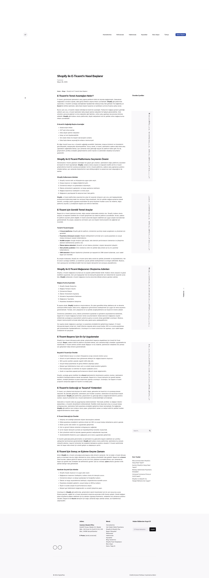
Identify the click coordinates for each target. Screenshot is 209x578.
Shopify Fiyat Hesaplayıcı (114, 542)
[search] (150, 431)
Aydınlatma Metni (150, 575)
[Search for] (142, 431)
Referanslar (109, 533)
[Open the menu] (25, 34)
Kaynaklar (109, 537)
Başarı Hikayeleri (111, 531)
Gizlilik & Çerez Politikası (137, 575)
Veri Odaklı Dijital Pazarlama (115, 527)
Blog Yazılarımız (111, 539)
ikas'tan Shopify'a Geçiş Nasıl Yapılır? (149, 223)
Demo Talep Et (181, 34)
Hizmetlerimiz (110, 525)
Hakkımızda (109, 535)
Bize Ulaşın (109, 544)
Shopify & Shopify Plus (113, 529)
